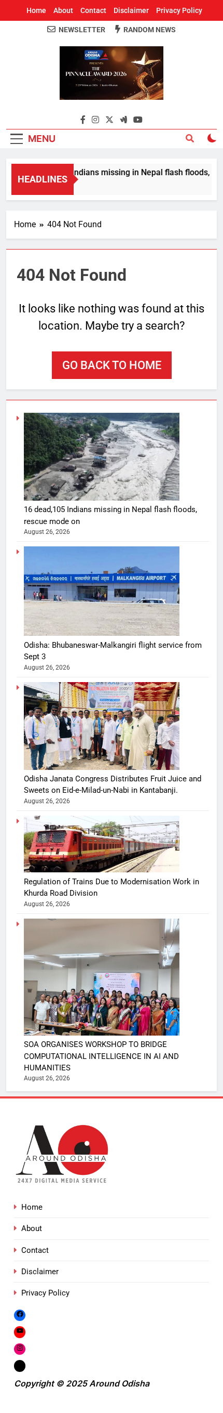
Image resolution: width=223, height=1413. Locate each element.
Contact (93, 10)
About (63, 10)
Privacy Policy (179, 10)
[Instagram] (19, 1348)
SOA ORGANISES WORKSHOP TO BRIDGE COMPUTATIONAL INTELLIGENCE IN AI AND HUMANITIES (101, 1056)
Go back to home (111, 365)
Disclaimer (131, 10)
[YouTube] (19, 1332)
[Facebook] (19, 1315)
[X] (19, 1365)
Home (36, 10)
